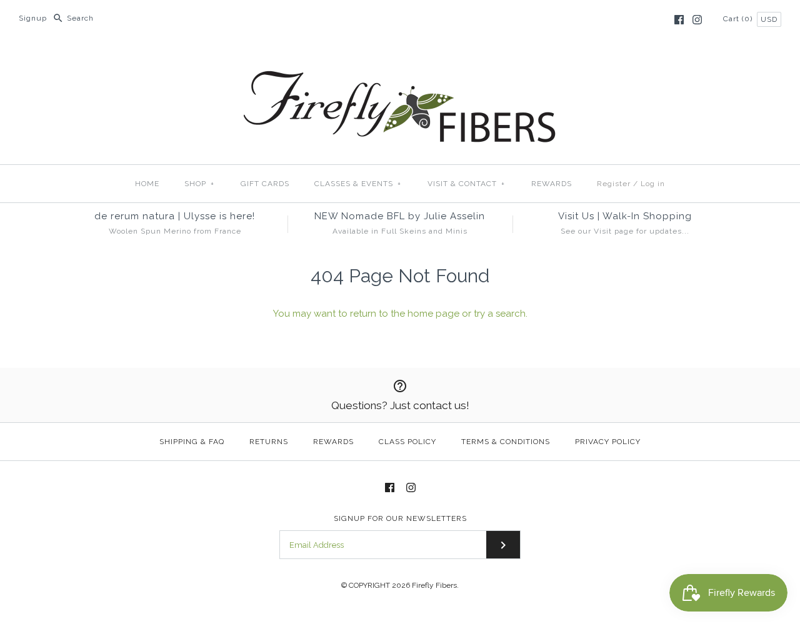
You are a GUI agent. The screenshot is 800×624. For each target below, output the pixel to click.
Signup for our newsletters (400, 518)
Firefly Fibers (434, 585)
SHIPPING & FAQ (191, 441)
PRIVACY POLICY (608, 441)
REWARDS (551, 183)
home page (433, 313)
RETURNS (268, 441)
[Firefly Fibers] (400, 60)
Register (614, 183)
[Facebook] (679, 19)
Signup (33, 18)
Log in (653, 183)
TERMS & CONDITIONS (505, 441)
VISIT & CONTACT (466, 183)
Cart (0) (739, 18)
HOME (147, 183)
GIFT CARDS (265, 183)
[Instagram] (697, 19)
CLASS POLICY (407, 441)
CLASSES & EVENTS (357, 183)
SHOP (199, 183)
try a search (500, 313)
